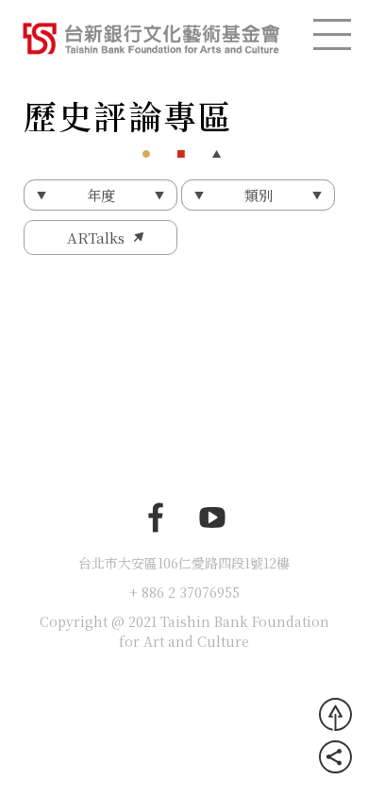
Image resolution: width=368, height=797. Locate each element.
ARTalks (96, 237)
